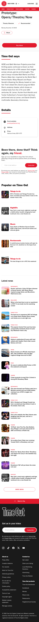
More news (19, 489)
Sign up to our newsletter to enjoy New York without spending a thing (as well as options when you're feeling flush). (18, 158)
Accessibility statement (9, 590)
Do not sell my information (6, 582)
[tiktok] (8, 548)
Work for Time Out (7, 570)
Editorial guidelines (8, 574)
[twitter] (18, 548)
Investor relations (7, 563)
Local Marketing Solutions (27, 568)
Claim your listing (27, 563)
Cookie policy (6, 586)
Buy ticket (19, 45)
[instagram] (3, 548)
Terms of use (6, 593)
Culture (27, 9)
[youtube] (23, 548)
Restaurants (26, 598)
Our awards (5, 567)
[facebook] (13, 548)
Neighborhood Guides (29, 602)
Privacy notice (6, 577)
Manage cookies (7, 606)
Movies (24, 591)
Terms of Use (31, 170)
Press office (5, 560)
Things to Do (10, 9)
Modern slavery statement (6, 601)
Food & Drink (19, 9)
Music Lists (25, 595)
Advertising (25, 572)
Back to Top (21, 501)
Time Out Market (27, 576)
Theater (33, 9)
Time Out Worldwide (28, 584)
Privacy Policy (5, 172)
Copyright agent (7, 597)
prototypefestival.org (13, 123)
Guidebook (25, 588)
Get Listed (25, 560)
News (3, 9)
